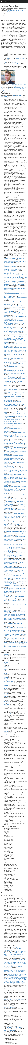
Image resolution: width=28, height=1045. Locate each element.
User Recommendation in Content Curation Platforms (15, 334)
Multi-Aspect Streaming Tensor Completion (13, 419)
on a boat (11, 84)
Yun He (5, 688)
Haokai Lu (6, 707)
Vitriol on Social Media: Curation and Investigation (14, 392)
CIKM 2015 (21, 954)
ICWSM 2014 (6, 955)
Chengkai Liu (6, 662)
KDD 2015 (10, 963)
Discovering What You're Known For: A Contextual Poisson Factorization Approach (14, 441)
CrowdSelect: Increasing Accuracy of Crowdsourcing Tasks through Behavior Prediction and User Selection (15, 453)
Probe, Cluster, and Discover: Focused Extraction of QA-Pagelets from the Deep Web (15, 647)
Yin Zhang (6, 693)
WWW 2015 (20, 966)
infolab (2, 12)
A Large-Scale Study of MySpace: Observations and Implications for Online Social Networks (15, 584)
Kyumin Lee (6, 717)
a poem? (17, 916)
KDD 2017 (6, 954)
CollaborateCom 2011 (8, 950)
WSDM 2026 (18, 58)
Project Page (19, 1027)
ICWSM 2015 (21, 962)
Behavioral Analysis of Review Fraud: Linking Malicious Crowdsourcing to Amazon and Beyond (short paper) (14, 430)
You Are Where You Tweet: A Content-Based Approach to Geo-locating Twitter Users (13, 548)
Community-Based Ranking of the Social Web (13, 552)
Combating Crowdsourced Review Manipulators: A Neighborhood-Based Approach (14, 405)
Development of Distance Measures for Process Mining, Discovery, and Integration (14, 597)
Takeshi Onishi (7, 657)
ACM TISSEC (20, 974)
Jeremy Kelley (7, 734)
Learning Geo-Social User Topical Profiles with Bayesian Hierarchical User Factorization (14, 395)
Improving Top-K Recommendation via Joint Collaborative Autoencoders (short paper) (13, 367)
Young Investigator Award (9, 1030)
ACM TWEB (9, 975)
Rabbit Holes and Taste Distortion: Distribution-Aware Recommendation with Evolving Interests (15, 278)
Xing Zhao (6, 696)
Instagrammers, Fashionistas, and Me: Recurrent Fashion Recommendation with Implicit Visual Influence (14, 358)
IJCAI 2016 (11, 954)
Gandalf (17, 88)
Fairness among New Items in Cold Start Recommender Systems (12, 272)
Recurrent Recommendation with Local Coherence (14, 373)
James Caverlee (5, 2)
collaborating (15, 90)
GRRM (21, 88)
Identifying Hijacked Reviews (10, 266)
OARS (19, 57)
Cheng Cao (6, 701)
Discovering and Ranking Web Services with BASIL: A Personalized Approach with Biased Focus (15, 643)
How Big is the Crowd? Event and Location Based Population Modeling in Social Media (14, 510)
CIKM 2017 (22, 952)
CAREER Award (9, 1027)
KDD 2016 (15, 961)
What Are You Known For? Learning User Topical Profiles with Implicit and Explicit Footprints (14, 422)
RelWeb (23, 58)
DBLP (14, 95)
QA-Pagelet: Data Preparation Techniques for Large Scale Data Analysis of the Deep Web (15, 635)
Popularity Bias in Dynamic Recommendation (13, 264)
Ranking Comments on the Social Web (12, 559)
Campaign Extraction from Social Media (12, 498)
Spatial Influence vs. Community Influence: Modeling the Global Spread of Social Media (15, 517)
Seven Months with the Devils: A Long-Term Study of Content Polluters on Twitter (15, 540)
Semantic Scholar (4, 96)
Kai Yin (5, 663)
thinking (22, 87)
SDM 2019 (6, 952)
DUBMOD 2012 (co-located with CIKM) (14, 972)
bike (8, 88)
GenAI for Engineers (14, 53)
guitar (2, 88)
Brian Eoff (6, 731)
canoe (11, 88)
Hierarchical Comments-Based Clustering (12, 542)
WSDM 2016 (9, 962)
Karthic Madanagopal (8, 681)
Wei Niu (5, 711)
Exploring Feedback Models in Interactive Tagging (14, 573)
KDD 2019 (18, 951)
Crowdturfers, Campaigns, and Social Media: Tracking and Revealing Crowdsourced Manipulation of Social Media (15, 496)
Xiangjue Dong (7, 668)
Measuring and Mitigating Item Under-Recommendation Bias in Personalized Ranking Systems (14, 314)
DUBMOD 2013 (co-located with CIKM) (12, 971)
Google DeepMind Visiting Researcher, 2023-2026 (12, 17)
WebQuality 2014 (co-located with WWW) (16, 970)
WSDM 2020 (14, 947)
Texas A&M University (5, 11)
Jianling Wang (7, 690)
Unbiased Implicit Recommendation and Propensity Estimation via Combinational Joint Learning (15, 306)
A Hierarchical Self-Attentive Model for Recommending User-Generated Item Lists (13, 353)
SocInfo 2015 (15, 965)
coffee (25, 87)
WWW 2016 (15, 962)
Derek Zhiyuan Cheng (15, 63)
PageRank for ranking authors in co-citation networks (15, 567)
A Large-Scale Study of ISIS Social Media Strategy (14, 363)
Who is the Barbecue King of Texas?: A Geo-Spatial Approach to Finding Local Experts (15, 487)
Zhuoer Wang (7, 678)
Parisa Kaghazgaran (8, 699)
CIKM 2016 (16, 954)
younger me (3, 90)
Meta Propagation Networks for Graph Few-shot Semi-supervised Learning (14, 259)
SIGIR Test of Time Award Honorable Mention (13, 999)
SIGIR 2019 (23, 951)
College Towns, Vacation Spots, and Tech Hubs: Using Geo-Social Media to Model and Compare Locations (14, 462)
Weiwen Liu (6, 654)
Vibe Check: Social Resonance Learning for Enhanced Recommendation (13, 270)
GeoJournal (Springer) (18, 984)
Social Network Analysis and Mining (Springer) (14, 979)
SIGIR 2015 (8, 965)
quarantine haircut (19, 86)
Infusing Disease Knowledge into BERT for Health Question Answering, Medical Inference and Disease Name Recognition (15, 295)
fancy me (9, 90)
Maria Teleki (6, 666)
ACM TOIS (10, 974)
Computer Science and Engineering (15, 10)
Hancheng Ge (7, 704)
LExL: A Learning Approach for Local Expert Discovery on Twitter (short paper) (13, 459)
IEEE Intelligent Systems (20, 978)
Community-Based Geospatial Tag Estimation (13, 455)
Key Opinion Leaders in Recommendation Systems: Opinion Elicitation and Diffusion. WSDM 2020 (15, 337)
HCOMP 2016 (15, 959)
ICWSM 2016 (9, 961)
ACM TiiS (15, 974)
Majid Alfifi (6, 677)
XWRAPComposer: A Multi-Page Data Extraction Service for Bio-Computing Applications (14, 631)
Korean (5, 88)
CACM (19, 975)
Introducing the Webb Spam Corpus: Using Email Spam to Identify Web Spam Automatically (14, 614)
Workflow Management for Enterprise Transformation (15, 600)
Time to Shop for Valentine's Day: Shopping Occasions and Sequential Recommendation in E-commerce (14, 341)
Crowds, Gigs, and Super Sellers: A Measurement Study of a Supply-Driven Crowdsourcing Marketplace (15, 477)
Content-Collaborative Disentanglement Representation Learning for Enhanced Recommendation (12, 303)
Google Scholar (19, 95)
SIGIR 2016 (20, 961)
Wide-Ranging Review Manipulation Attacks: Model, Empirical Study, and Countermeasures (15, 351)
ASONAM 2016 (20, 948)
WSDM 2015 (15, 966)
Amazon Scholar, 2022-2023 (7, 18)
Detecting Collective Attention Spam (11, 521)
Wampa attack (17, 87)
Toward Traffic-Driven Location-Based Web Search (15, 531)
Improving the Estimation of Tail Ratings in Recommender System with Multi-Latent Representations (13, 345)
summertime (11, 86)
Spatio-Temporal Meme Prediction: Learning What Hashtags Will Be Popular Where (14, 490)
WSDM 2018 (11, 952)
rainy (14, 88)
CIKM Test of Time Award (9, 1007)
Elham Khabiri (7, 726)
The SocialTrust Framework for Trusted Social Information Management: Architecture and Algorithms (13, 557)
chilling (7, 86)
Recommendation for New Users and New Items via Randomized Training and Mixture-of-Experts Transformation (15, 318)
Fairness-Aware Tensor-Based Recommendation (14, 378)
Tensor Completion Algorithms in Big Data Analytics (15, 347)
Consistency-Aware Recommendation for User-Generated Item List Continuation (14, 332)
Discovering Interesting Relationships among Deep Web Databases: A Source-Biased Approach (14, 619)
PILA (8, 58)
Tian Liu (5, 669)
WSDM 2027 (14, 62)
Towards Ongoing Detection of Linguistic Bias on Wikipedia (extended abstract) (14, 282)
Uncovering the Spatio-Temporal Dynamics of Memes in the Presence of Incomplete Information (15, 448)
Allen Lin (5, 672)
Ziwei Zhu (6, 685)
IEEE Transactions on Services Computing (15, 980)
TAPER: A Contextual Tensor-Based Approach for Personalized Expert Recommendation (14, 444)
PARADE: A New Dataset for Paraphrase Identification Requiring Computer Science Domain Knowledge (15, 298)
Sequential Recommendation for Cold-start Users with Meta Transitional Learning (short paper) (15, 275)
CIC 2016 (21, 959)
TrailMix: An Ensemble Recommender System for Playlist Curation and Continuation (14, 388)
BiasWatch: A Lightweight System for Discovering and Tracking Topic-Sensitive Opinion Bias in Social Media (15, 471)
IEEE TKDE (14, 975)
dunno (24, 88)
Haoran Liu (6, 673)
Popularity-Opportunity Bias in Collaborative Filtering (15, 291)
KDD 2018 (17, 952)
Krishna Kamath (7, 722)
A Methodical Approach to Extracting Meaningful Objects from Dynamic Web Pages (14, 639)
